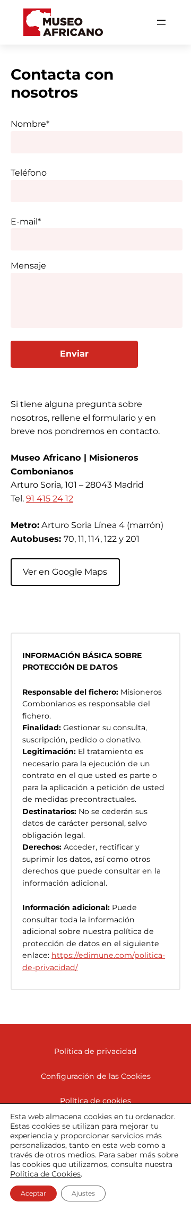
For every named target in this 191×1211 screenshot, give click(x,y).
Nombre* (30, 124)
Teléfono (29, 173)
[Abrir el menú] (161, 22)
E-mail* (26, 222)
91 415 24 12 (49, 498)
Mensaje (28, 266)
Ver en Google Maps (65, 571)
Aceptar (33, 1193)
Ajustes (83, 1193)
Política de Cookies (45, 1174)
